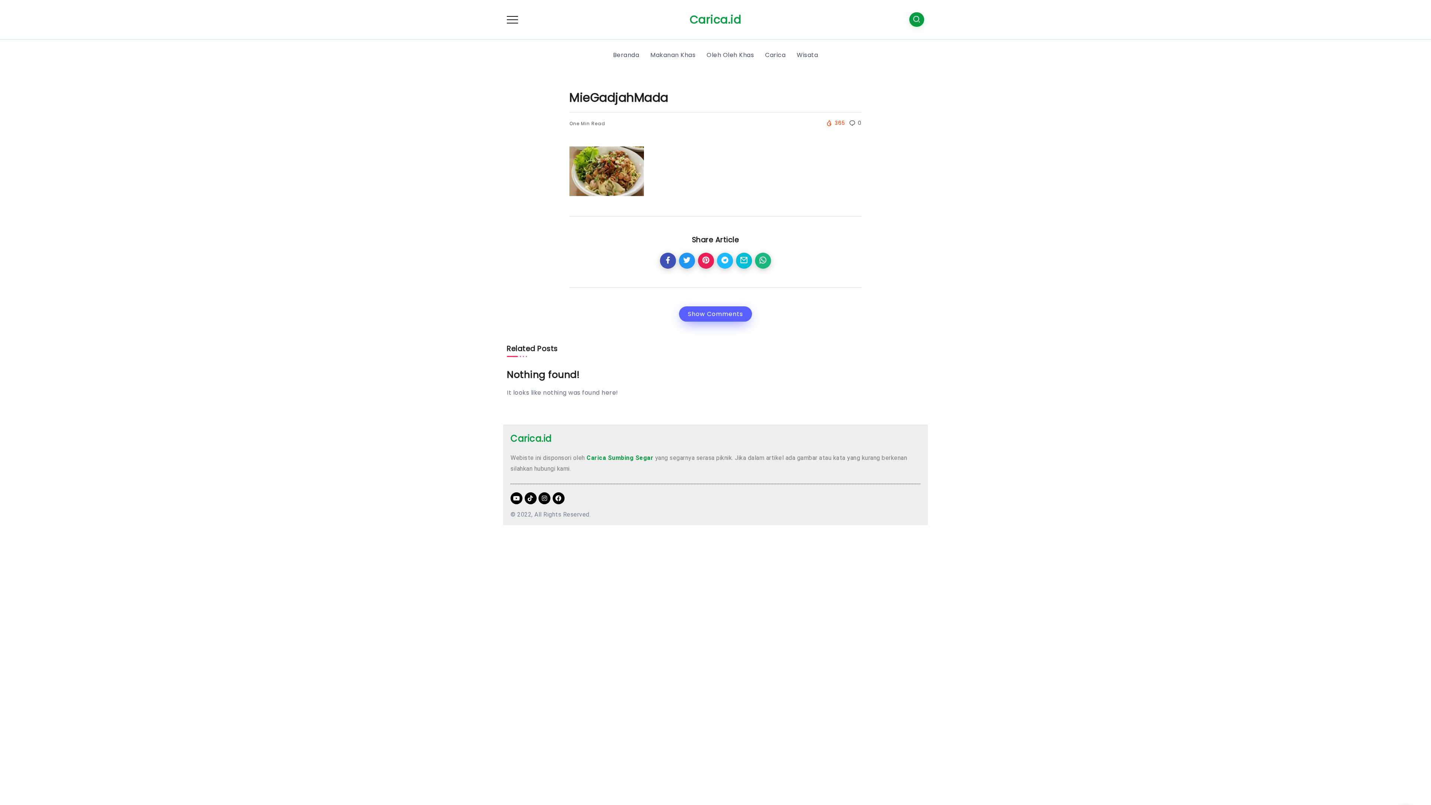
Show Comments (715, 314)
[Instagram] (544, 498)
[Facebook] (559, 498)
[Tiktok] (531, 498)
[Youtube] (516, 498)
